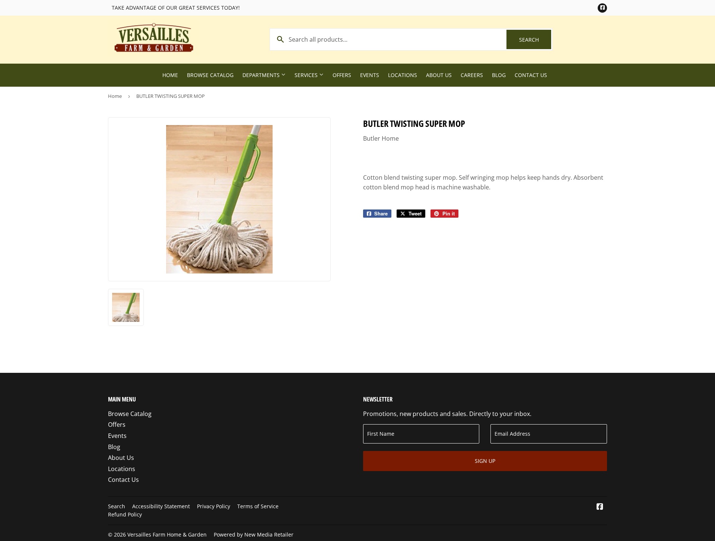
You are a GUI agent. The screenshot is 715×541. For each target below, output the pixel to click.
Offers (342, 75)
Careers (472, 75)
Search (535, 39)
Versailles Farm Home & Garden (167, 534)
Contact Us (531, 75)
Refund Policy (125, 514)
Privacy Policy (213, 506)
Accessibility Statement (161, 506)
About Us (439, 75)
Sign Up (485, 460)
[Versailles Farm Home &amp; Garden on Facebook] (600, 507)
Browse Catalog (210, 75)
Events (369, 75)
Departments (261, 75)
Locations (402, 75)
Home (170, 75)
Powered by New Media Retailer (253, 534)
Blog (499, 75)
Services (307, 75)
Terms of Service (258, 506)
